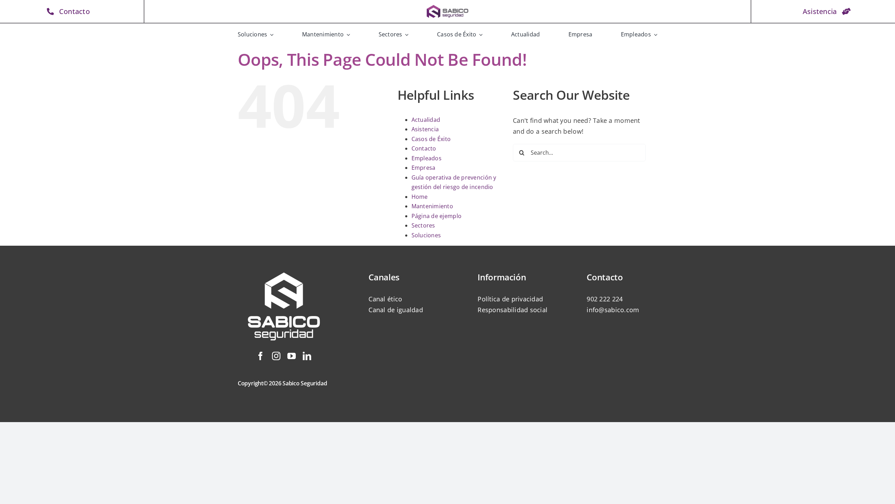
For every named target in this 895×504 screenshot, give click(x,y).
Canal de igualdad (395, 310)
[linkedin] (307, 356)
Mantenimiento (432, 206)
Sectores (423, 225)
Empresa (423, 168)
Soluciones (426, 235)
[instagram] (276, 356)
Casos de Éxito (431, 139)
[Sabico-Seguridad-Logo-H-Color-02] (447, 6)
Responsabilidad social (512, 310)
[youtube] (291, 356)
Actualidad (426, 120)
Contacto (423, 148)
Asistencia (425, 129)
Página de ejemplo (436, 216)
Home (419, 197)
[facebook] (260, 356)
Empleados (426, 158)
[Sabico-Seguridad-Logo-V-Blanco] (284, 264)
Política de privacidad (510, 299)
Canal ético (385, 299)
